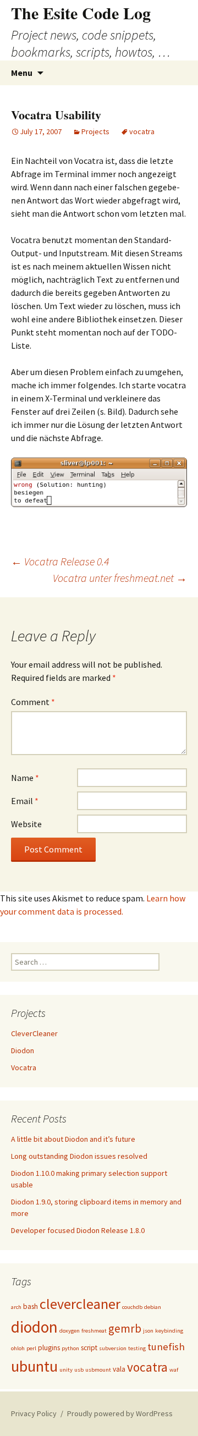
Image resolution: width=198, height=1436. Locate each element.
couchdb (132, 1307)
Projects (95, 131)
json (148, 1330)
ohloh (18, 1348)
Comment (33, 701)
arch (16, 1307)
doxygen (69, 1330)
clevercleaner (80, 1304)
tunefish (166, 1346)
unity (66, 1369)
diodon (34, 1327)
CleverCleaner (34, 1033)
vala (119, 1369)
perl (31, 1348)
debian (152, 1307)
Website (26, 823)
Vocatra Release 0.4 (60, 561)
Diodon (22, 1050)
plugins (49, 1347)
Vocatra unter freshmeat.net (120, 578)
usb (79, 1369)
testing (137, 1348)
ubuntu (34, 1366)
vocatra (142, 131)
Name (25, 777)
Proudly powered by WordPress (120, 1413)
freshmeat (94, 1330)
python (70, 1348)
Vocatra (23, 1067)
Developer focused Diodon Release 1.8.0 (78, 1230)
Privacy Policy (34, 1413)
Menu (21, 72)
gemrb (124, 1328)
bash (30, 1306)
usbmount (98, 1369)
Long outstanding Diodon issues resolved (79, 1156)
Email (24, 800)
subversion (113, 1348)
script (89, 1347)
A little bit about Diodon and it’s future (73, 1139)
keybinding (169, 1330)
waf (173, 1369)
